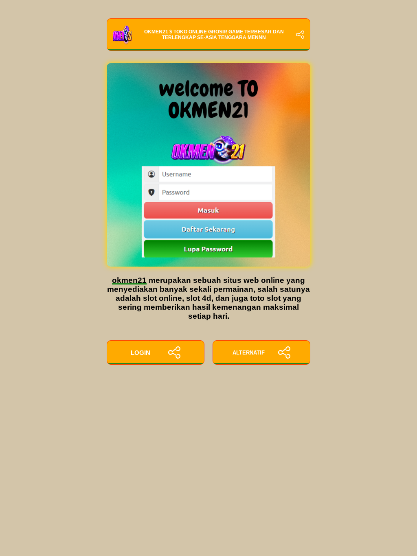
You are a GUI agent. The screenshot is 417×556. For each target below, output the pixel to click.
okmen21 (129, 280)
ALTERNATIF (249, 353)
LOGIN (140, 352)
